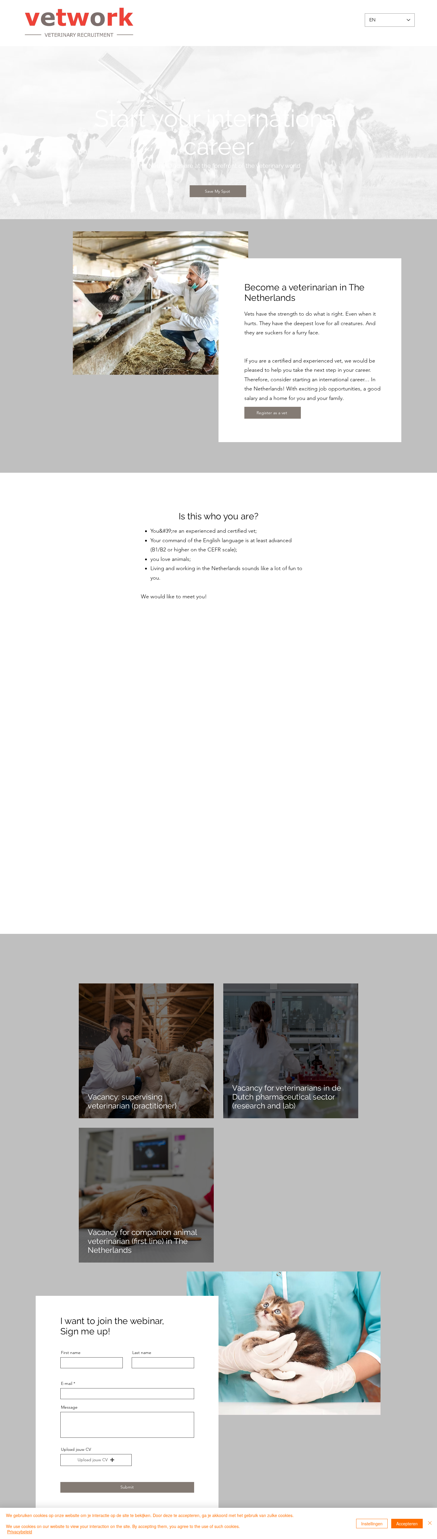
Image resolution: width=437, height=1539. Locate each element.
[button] (96, 1460)
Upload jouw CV (76, 1449)
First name (71, 1352)
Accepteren (407, 1524)
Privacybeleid (19, 1532)
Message (69, 1407)
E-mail (66, 1383)
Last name (141, 1352)
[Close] (429, 1523)
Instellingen (372, 1524)
